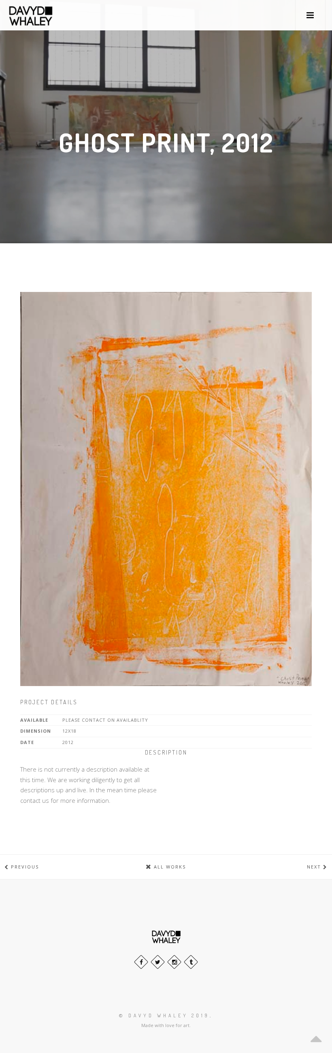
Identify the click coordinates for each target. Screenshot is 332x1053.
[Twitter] (158, 962)
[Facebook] (141, 962)
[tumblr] (191, 962)
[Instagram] (174, 962)
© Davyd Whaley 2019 (164, 1015)
